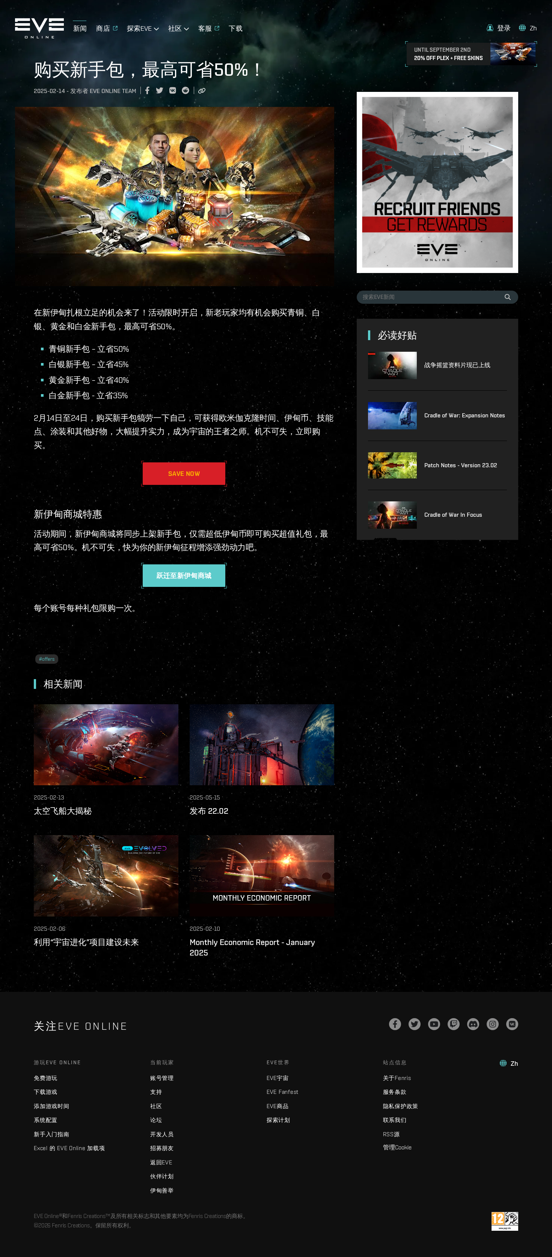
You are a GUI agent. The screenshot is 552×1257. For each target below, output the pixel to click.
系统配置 (45, 1120)
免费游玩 (45, 1078)
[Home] (39, 36)
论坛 (156, 1120)
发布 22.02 (209, 811)
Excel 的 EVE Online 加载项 (69, 1148)
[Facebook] (395, 1024)
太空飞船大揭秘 (63, 811)
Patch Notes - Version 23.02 (460, 465)
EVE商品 (278, 1106)
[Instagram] (493, 1024)
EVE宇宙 (278, 1078)
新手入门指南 (51, 1134)
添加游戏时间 (51, 1106)
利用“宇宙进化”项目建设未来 (86, 942)
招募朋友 (162, 1148)
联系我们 (395, 1120)
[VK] (512, 1024)
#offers (46, 659)
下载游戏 (45, 1092)
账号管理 (162, 1078)
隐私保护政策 (401, 1106)
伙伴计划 (162, 1176)
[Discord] (473, 1024)
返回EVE (161, 1162)
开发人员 (162, 1134)
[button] (499, 28)
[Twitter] (415, 1024)
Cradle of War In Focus (453, 514)
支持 (156, 1092)
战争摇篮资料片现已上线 (457, 365)
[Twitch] (454, 1024)
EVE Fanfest (283, 1092)
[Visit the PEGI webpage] (505, 1221)
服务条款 (395, 1092)
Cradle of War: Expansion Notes (464, 415)
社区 (156, 1106)
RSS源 (391, 1134)
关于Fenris (397, 1078)
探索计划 (278, 1120)
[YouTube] (434, 1024)
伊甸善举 (162, 1190)
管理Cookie (397, 1147)
